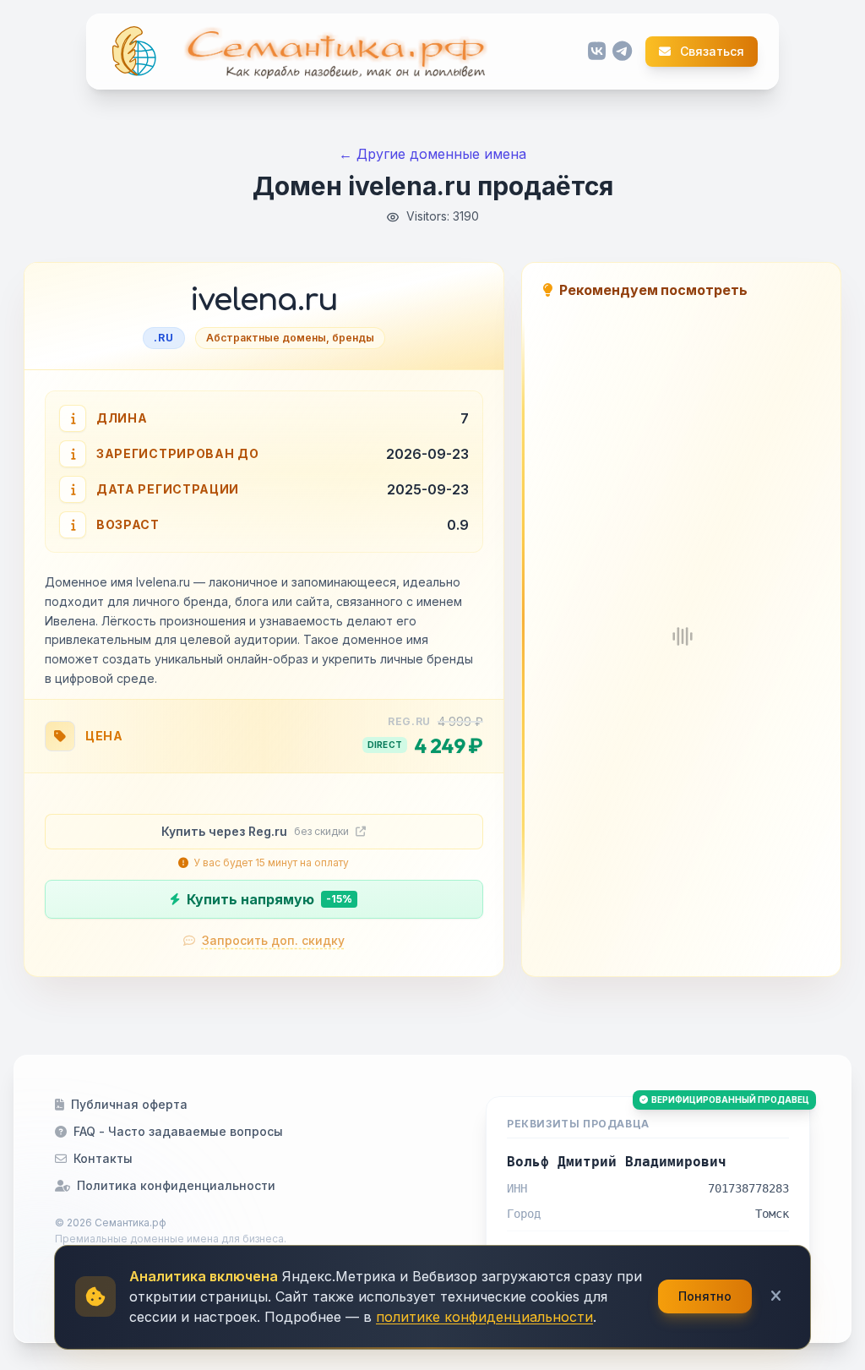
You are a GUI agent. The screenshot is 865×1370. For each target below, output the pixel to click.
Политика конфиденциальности (176, 1185)
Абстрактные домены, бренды (290, 337)
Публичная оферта (129, 1104)
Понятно (705, 1296)
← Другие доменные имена (432, 153)
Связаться (710, 51)
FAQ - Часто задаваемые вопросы (178, 1131)
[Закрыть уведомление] (776, 1296)
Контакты (103, 1158)
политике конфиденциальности (484, 1316)
